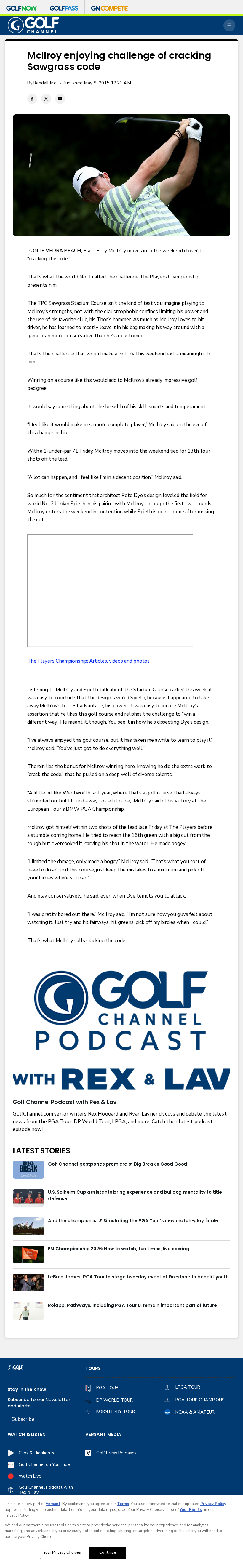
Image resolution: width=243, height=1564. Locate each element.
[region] (121, 1529)
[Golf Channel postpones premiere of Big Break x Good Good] (28, 1170)
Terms (123, 1504)
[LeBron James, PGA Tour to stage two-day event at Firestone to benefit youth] (28, 1282)
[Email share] (60, 99)
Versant (53, 1504)
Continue (107, 1552)
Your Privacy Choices (62, 1552)
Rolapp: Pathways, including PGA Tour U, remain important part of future (132, 1305)
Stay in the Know (27, 1389)
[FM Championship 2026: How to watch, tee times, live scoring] (28, 1254)
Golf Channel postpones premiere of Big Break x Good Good (117, 1164)
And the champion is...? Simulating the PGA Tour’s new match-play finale (133, 1220)
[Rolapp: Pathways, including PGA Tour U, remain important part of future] (28, 1311)
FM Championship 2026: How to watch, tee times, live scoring (118, 1249)
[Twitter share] (46, 99)
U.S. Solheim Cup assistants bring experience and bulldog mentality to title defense (135, 1195)
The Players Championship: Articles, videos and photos (88, 661)
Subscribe (23, 1419)
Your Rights (191, 1509)
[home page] (33, 25)
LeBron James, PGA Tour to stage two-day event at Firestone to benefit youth (138, 1277)
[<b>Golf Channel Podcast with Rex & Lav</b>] (122, 1031)
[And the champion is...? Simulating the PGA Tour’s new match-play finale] (28, 1226)
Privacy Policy (213, 1504)
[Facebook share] (32, 99)
